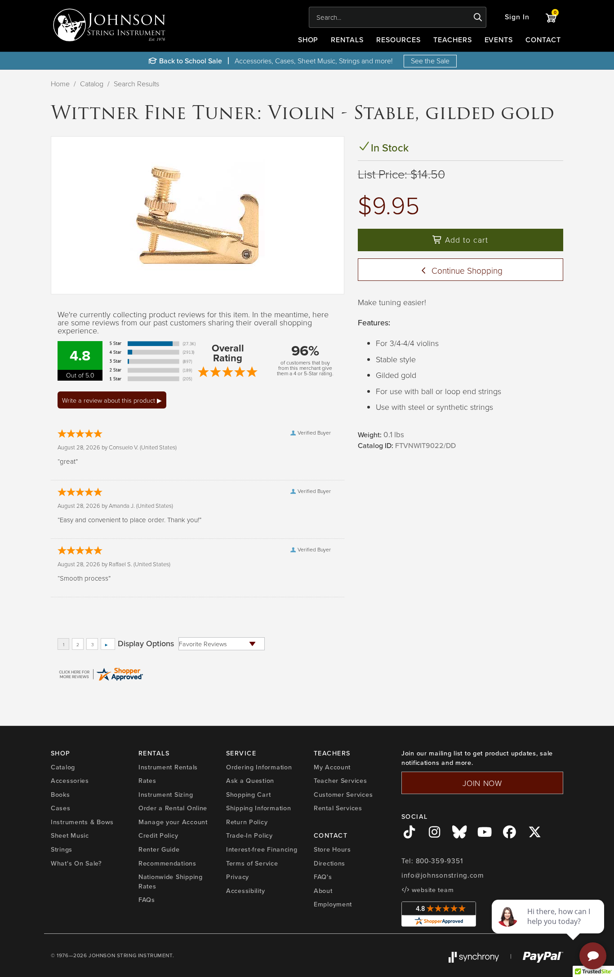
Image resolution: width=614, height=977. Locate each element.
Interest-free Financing (262, 849)
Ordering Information (259, 767)
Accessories (70, 781)
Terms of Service (252, 863)
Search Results (136, 84)
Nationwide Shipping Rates (170, 881)
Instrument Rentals (168, 767)
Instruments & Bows (82, 822)
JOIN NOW (482, 782)
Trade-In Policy (249, 835)
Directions (329, 863)
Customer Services (343, 794)
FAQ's (323, 877)
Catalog (91, 84)
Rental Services (338, 808)
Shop (308, 40)
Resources (398, 40)
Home (60, 84)
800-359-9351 (439, 861)
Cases (61, 808)
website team (431, 890)
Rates (147, 781)
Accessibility (245, 891)
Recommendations (167, 863)
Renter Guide (159, 849)
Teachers (452, 40)
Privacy (237, 877)
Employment (333, 904)
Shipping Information (258, 808)
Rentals (347, 40)
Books (60, 794)
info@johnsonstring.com (442, 875)
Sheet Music (70, 835)
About (323, 891)
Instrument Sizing (165, 794)
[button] (517, 17)
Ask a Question (250, 781)
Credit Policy (158, 835)
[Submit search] (478, 17)
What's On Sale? (76, 863)
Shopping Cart (248, 794)
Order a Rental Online (172, 808)
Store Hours (332, 849)
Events (499, 40)
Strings (61, 849)
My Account (332, 767)
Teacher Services (340, 781)
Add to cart (465, 239)
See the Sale (430, 61)
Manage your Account (173, 822)
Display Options (146, 643)
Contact (543, 40)
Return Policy (246, 822)
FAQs (146, 900)
